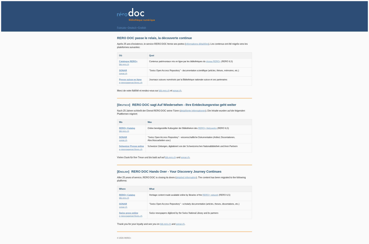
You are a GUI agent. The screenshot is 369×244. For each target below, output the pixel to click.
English (142, 27)
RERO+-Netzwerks (207, 128)
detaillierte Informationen (193, 110)
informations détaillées (197, 44)
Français (121, 27)
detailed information (186, 177)
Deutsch (132, 27)
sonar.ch (177, 90)
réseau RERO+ (213, 61)
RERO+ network (210, 195)
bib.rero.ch (164, 90)
